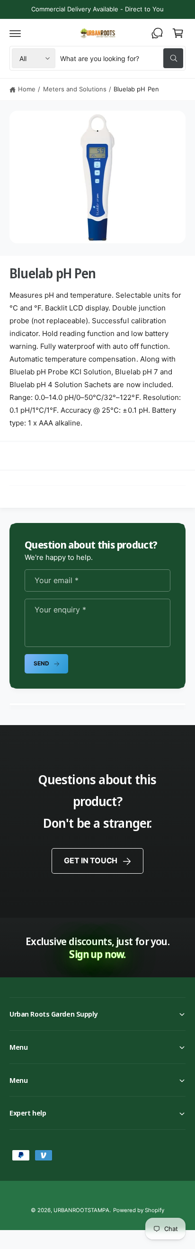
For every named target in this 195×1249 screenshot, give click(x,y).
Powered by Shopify (138, 1210)
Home (26, 89)
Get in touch (90, 860)
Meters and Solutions (74, 89)
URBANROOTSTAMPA (81, 1210)
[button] (15, 33)
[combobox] (122, 58)
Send (41, 663)
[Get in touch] (157, 33)
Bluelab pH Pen (136, 89)
